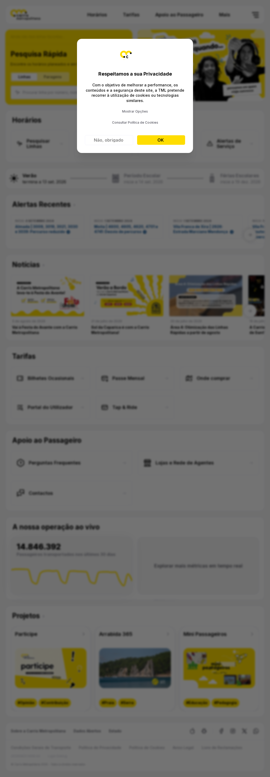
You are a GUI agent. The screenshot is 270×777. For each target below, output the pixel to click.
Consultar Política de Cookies (135, 122)
